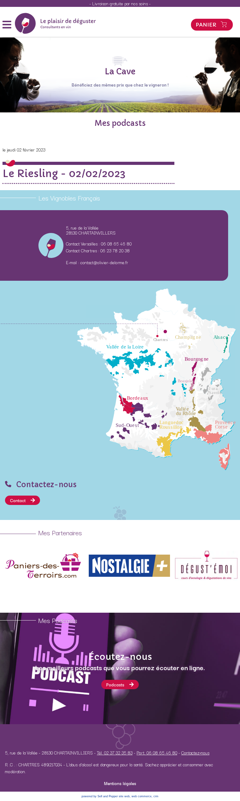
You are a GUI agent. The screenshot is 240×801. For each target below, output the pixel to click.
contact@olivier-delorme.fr (104, 262)
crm (155, 796)
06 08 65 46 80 (116, 243)
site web (124, 796)
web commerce (142, 796)
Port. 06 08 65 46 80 (157, 752)
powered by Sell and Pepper (100, 796)
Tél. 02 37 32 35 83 (114, 752)
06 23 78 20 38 (115, 250)
